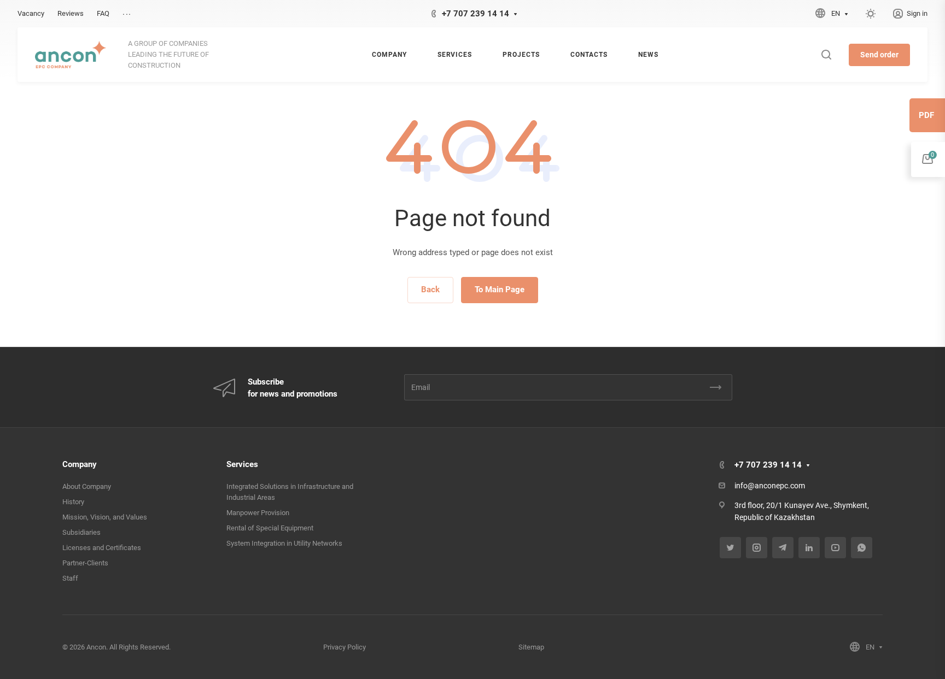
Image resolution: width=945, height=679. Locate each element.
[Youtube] (835, 547)
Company (79, 464)
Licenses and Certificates (101, 548)
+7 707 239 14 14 (475, 14)
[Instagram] (756, 547)
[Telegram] (783, 547)
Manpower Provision (257, 513)
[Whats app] (861, 547)
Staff (70, 578)
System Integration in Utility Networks (284, 543)
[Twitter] (730, 547)
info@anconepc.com (769, 485)
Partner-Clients (85, 563)
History (73, 502)
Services (242, 464)
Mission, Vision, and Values (104, 517)
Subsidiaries (81, 532)
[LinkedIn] (809, 547)
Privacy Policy (344, 647)
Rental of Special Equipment (269, 528)
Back (430, 289)
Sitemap (531, 647)
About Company (86, 486)
